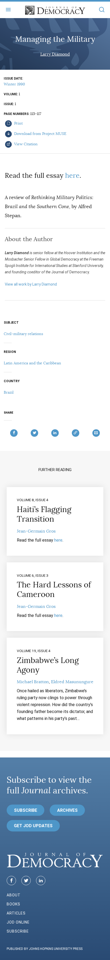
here (72, 175)
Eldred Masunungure (72, 682)
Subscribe (25, 810)
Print (18, 123)
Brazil (9, 392)
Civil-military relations (23, 333)
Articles (16, 913)
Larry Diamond (55, 54)
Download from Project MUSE (39, 133)
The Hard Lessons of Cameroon (54, 589)
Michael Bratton (33, 682)
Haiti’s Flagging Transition (44, 514)
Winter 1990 (14, 84)
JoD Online (18, 922)
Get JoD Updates (33, 825)
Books (13, 904)
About (14, 895)
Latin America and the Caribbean (32, 363)
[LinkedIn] (40, 880)
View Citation (25, 144)
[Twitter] (26, 880)
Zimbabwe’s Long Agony (48, 665)
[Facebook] (11, 880)
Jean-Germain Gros (36, 531)
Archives (67, 810)
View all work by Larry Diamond (31, 284)
